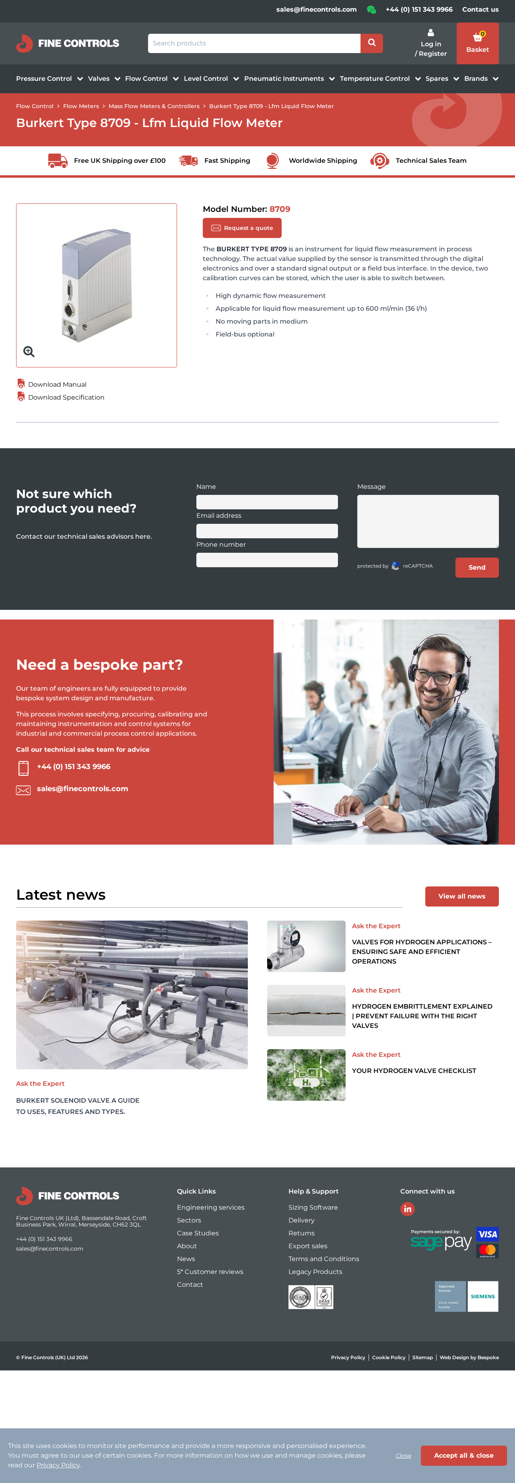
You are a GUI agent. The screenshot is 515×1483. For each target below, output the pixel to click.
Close (403, 1455)
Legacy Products (315, 1272)
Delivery (301, 1220)
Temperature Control (376, 78)
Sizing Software (313, 1207)
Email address (218, 515)
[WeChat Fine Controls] (371, 12)
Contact (190, 1284)
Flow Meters (81, 106)
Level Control (207, 78)
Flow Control (147, 78)
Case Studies (198, 1233)
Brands (476, 78)
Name (206, 486)
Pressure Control (45, 78)
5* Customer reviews (210, 1272)
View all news (462, 896)
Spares (438, 78)
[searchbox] (254, 43)
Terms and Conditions (323, 1259)
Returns (301, 1233)
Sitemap (422, 1357)
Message (371, 486)
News (186, 1259)
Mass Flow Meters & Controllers (154, 106)
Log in (431, 44)
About (187, 1246)
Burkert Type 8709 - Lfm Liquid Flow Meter (271, 106)
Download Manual (57, 384)
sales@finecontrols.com (316, 9)
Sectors (189, 1220)
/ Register (431, 53)
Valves (99, 78)
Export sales (308, 1246)
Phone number (221, 544)
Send (477, 567)
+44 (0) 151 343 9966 (419, 9)
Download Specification (66, 397)
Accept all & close (464, 1455)
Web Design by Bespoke (469, 1357)
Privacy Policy (348, 1357)
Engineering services (211, 1207)
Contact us (480, 9)
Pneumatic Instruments (284, 78)
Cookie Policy (389, 1357)
